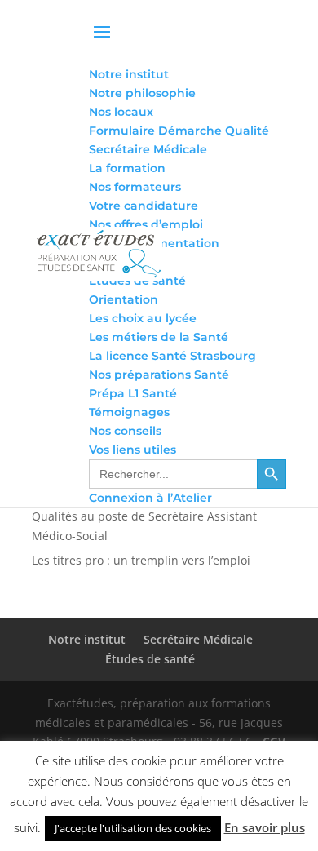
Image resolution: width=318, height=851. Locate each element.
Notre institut (87, 639)
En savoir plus (264, 827)
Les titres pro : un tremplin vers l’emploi (141, 560)
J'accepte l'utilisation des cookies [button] (133, 828)
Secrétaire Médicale (198, 639)
